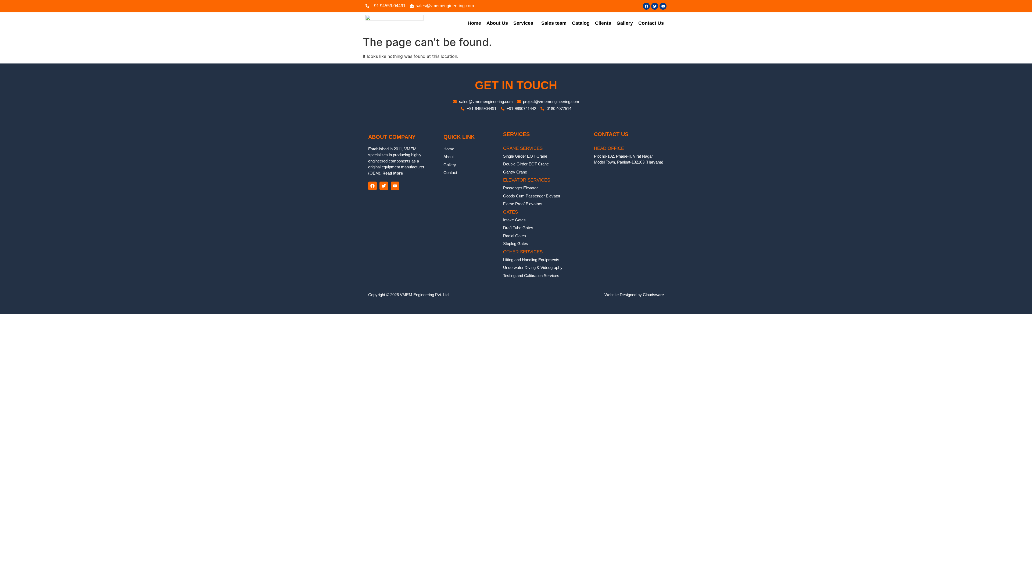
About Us (497, 23)
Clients (603, 23)
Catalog (581, 23)
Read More (392, 173)
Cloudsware (653, 294)
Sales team (554, 23)
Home (474, 23)
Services (523, 23)
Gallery (625, 23)
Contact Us (651, 23)
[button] (525, 23)
